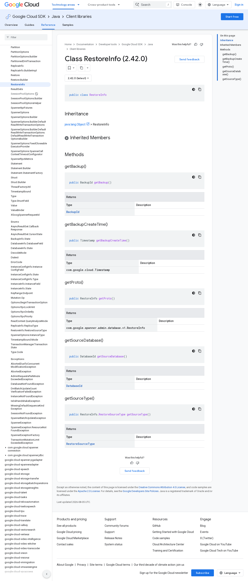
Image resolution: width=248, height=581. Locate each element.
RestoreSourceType (80, 444)
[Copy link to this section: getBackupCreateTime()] (111, 224)
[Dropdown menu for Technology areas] (79, 4)
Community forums (117, 525)
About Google (65, 564)
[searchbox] (26, 37)
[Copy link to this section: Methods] (89, 155)
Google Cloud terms (118, 564)
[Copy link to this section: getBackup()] (90, 166)
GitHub (156, 525)
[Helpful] (196, 44)
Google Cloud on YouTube (216, 544)
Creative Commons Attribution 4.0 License (162, 487)
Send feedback (189, 59)
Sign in (239, 4)
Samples (67, 25)
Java (56, 16)
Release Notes (113, 538)
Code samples (161, 538)
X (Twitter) (206, 538)
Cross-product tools (101, 4)
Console (186, 4)
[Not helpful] (201, 44)
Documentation (85, 44)
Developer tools (108, 44)
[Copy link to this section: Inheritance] (92, 114)
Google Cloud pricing (69, 531)
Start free (232, 16)
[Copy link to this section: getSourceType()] (98, 398)
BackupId (72, 212)
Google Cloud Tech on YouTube (219, 550)
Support (110, 531)
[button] (25, 449)
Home (68, 44)
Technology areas (63, 4)
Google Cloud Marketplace (73, 538)
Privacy (81, 564)
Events (204, 531)
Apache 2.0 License (89, 491)
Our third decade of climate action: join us (159, 564)
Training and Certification (167, 550)
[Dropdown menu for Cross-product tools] (120, 4)
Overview (11, 25)
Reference (48, 25)
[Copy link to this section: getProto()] (87, 282)
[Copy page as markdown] (81, 68)
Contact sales (65, 544)
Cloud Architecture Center (168, 544)
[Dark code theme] (193, 89)
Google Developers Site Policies (140, 491)
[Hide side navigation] (47, 574)
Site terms (96, 564)
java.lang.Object (75, 124)
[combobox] (152, 4)
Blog (203, 525)
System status (113, 544)
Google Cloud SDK (29, 16)
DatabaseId (74, 386)
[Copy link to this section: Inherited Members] (114, 138)
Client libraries (79, 16)
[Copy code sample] (200, 89)
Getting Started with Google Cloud (173, 531)
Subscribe (202, 573)
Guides (29, 25)
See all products (66, 525)
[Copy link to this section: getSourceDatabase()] (107, 340)
